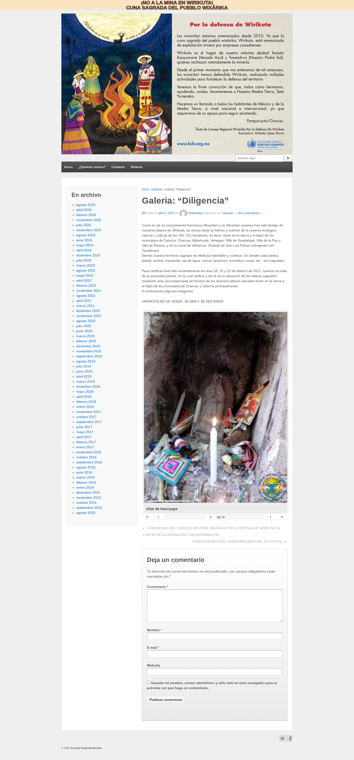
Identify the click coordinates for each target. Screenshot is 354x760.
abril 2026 (84, 210)
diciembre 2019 (88, 346)
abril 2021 (84, 301)
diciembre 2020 (88, 311)
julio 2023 (83, 260)
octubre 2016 (86, 457)
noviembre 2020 (88, 316)
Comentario (157, 587)
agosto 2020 (85, 321)
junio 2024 (84, 240)
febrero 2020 (86, 341)
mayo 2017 (84, 432)
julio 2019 (83, 366)
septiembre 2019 (89, 356)
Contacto (118, 167)
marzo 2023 (85, 265)
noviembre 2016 (88, 452)
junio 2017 (84, 427)
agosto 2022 (85, 270)
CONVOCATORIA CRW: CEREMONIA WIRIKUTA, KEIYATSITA (237, 541)
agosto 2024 (85, 235)
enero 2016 (85, 487)
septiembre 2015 (89, 508)
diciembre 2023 (88, 255)
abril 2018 (84, 397)
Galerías (156, 189)
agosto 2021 (85, 296)
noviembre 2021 (88, 291)
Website (153, 665)
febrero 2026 (86, 215)
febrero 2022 (86, 285)
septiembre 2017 (89, 422)
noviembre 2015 (88, 497)
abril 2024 (84, 250)
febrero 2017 (86, 442)
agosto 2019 (85, 361)
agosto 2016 (85, 467)
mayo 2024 (84, 245)
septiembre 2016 (89, 462)
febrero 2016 (86, 482)
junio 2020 (84, 331)
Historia (136, 167)
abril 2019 (84, 376)
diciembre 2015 (88, 492)
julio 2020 (83, 326)
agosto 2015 (85, 513)
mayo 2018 (84, 391)
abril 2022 (84, 280)
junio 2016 (84, 472)
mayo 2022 (84, 275)
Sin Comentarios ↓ (250, 213)
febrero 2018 (86, 402)
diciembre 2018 (88, 386)
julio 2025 (83, 225)
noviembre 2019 (88, 351)
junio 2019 (84, 371)
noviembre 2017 (88, 412)
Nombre (153, 630)
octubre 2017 (86, 417)
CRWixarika (195, 213)
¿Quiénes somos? (92, 167)
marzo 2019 (85, 381)
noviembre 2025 (88, 220)
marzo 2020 (85, 336)
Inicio (68, 167)
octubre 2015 (86, 503)
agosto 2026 (85, 205)
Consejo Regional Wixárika (86, 748)
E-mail (152, 647)
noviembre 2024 (88, 230)
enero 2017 (85, 447)
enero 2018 (85, 407)
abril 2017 (84, 437)
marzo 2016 (85, 477)
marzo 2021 (85, 306)
